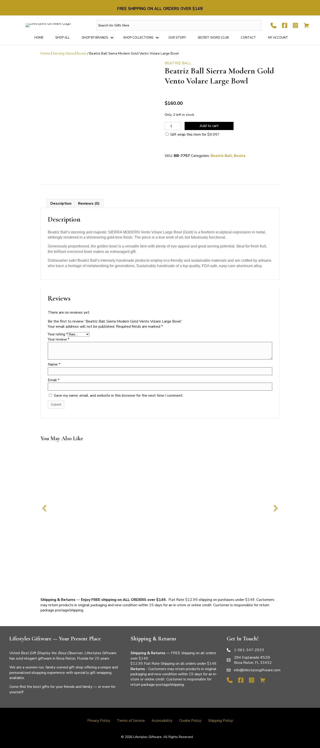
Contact (248, 38)
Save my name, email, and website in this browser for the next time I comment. (118, 395)
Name (54, 364)
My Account (278, 38)
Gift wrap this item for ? (194, 134)
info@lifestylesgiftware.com (257, 670)
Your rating (58, 334)
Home (38, 38)
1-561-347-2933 (249, 650)
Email (54, 380)
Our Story (177, 38)
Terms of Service (131, 720)
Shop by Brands (95, 38)
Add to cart (209, 125)
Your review (58, 339)
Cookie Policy (190, 720)
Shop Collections (138, 38)
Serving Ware (63, 53)
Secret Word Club (213, 38)
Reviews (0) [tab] (89, 203)
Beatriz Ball (221, 155)
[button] (112, 38)
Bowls (81, 53)
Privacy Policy (98, 720)
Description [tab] (60, 203)
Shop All (62, 38)
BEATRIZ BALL (178, 63)
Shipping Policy (220, 720)
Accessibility (162, 720)
